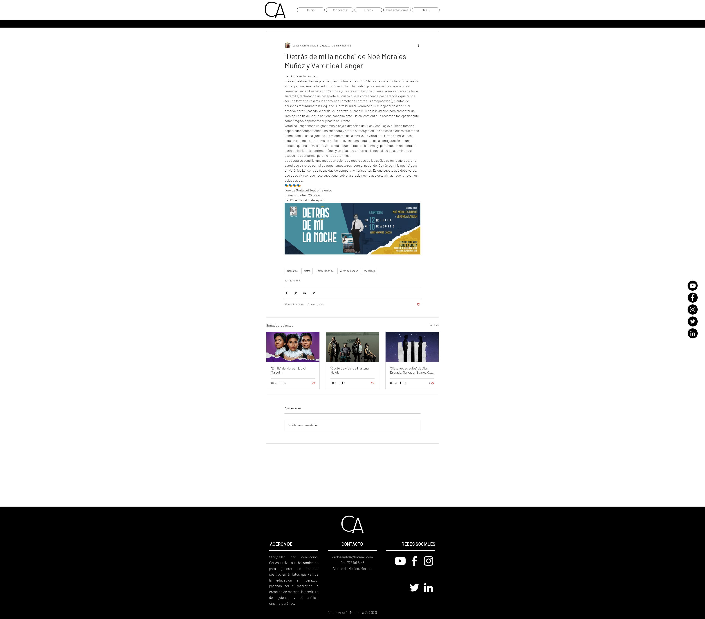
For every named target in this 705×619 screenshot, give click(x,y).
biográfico (292, 271)
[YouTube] (693, 286)
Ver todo (434, 324)
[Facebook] (693, 298)
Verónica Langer (349, 271)
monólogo (369, 271)
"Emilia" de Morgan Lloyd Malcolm (288, 370)
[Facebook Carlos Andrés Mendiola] (414, 561)
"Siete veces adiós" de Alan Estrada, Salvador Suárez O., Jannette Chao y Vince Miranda (410, 370)
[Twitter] (693, 321)
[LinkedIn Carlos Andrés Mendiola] (428, 587)
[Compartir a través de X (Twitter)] (295, 293)
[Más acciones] (418, 45)
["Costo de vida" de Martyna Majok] (352, 347)
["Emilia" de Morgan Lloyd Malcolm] (292, 347)
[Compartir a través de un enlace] (313, 293)
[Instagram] (693, 309)
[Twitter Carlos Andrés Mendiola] (414, 587)
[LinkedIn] (693, 333)
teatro (307, 271)
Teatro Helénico (325, 271)
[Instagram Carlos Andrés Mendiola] (428, 561)
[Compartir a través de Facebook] (286, 293)
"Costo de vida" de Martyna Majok (349, 370)
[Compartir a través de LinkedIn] (304, 293)
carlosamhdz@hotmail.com (352, 557)
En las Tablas (292, 280)
